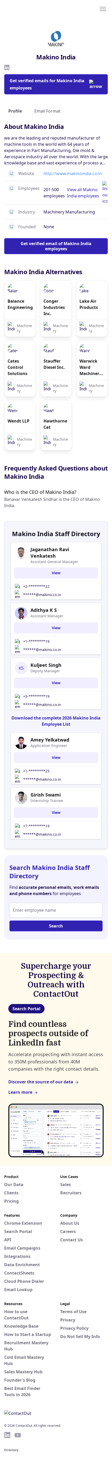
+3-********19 (36, 696)
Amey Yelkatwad (49, 740)
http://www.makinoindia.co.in (72, 173)
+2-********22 (36, 586)
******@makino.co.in (42, 594)
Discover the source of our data (40, 1082)
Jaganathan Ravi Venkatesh (49, 552)
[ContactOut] (29, 9)
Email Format (47, 111)
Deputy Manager (45, 670)
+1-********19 (36, 641)
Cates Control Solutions (17, 367)
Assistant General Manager (54, 561)
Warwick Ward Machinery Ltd (90, 367)
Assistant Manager (46, 615)
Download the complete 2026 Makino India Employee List (56, 721)
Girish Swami (45, 795)
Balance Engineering (20, 304)
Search (56, 926)
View (56, 572)
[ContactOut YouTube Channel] (18, 1435)
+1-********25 (36, 770)
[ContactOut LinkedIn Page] (7, 1435)
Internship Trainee (46, 800)
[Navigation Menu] (103, 8)
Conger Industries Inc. (54, 307)
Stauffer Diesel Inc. (54, 364)
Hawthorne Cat (55, 424)
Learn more (20, 1092)
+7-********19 (36, 825)
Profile (15, 111)
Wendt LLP (18, 421)
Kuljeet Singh (45, 665)
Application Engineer (48, 745)
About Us (69, 1223)
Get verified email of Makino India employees (56, 246)
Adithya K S (43, 610)
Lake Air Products (88, 304)
